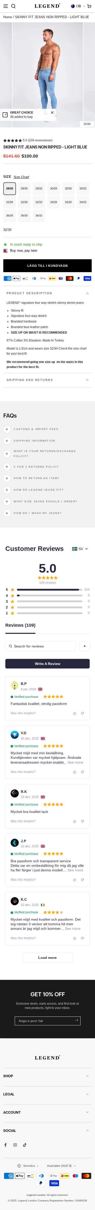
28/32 (40, 191)
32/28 (11, 204)
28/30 (26, 191)
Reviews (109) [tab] (20, 625)
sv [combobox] (81, 549)
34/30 (70, 204)
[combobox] (85, 646)
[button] (13, 6)
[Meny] (5, 6)
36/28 (11, 218)
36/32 (40, 218)
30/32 (84, 191)
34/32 (84, 204)
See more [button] (75, 762)
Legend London (36, 1195)
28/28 (11, 191)
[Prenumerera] (76, 1020)
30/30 (70, 191)
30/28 (55, 191)
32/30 (26, 204)
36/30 (26, 218)
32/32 (40, 204)
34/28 (55, 204)
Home (7, 17)
